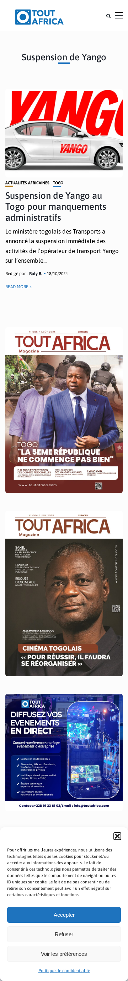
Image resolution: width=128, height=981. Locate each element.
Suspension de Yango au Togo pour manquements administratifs (55, 206)
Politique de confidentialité (64, 970)
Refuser (64, 934)
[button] (117, 836)
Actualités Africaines (27, 183)
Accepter (64, 915)
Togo (58, 183)
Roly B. (35, 273)
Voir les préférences (64, 954)
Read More (16, 286)
